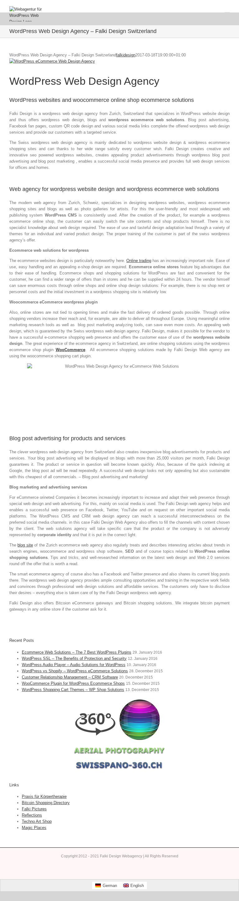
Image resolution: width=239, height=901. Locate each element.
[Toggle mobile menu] (227, 9)
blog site (25, 545)
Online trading (138, 260)
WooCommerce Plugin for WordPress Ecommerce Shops (73, 683)
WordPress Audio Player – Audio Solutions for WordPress (73, 664)
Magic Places (34, 827)
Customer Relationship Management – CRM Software (70, 677)
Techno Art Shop (37, 821)
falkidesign (125, 55)
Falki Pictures (34, 809)
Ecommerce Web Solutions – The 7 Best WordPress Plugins (76, 652)
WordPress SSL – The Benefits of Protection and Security (74, 658)
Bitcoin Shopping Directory (46, 802)
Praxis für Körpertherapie (44, 796)
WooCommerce (70, 349)
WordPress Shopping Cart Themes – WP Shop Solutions (73, 689)
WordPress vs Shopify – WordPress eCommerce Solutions (75, 671)
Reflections (32, 815)
